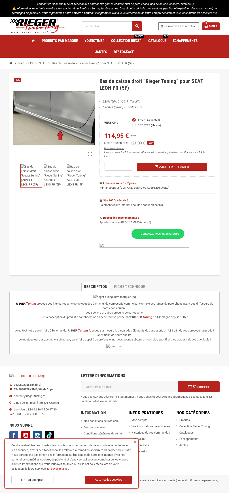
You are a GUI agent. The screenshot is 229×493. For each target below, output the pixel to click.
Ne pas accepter (32, 480)
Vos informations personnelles (150, 426)
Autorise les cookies (108, 479)
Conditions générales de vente (103, 433)
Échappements (188, 439)
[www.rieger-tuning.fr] (37, 26)
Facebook (13, 435)
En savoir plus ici (57, 468)
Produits (184, 420)
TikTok (49, 435)
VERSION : (111, 122)
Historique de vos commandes (150, 432)
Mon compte (139, 420)
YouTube (25, 435)
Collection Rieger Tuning (194, 426)
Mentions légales (95, 427)
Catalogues (186, 432)
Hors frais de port (114, 148)
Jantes (183, 445)
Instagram (37, 435)
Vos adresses (140, 445)
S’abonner (201, 386)
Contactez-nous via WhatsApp (160, 233)
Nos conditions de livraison (101, 421)
